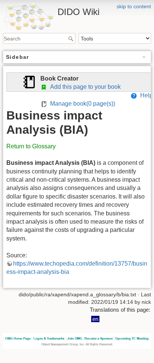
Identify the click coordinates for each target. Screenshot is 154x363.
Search (71, 38)
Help (145, 95)
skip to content (134, 6)
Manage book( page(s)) (81, 103)
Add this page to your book (84, 87)
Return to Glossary (31, 146)
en (95, 319)
